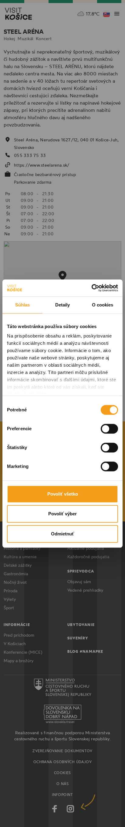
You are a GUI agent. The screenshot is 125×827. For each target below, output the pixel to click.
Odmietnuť (62, 533)
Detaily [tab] (62, 304)
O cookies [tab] (102, 304)
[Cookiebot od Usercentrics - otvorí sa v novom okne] (91, 288)
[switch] (109, 429)
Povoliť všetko (62, 494)
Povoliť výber (62, 513)
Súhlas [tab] (22, 304)
